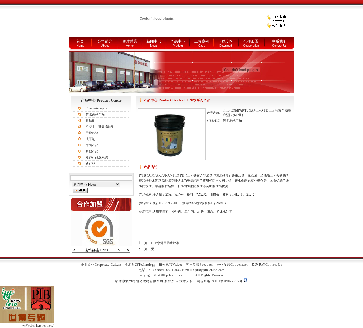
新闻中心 (153, 41)
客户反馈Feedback (200, 264)
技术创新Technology (140, 264)
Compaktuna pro (96, 108)
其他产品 (92, 151)
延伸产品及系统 (97, 157)
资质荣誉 (130, 41)
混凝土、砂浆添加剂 (100, 127)
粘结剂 (90, 120)
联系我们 (279, 41)
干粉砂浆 (92, 133)
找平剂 (90, 139)
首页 (80, 41)
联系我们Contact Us (267, 264)
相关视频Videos (171, 264)
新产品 (90, 163)
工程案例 (201, 41)
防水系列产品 (95, 114)
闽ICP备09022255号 (227, 281)
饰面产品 (92, 145)
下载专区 (225, 41)
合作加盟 (250, 41)
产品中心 (177, 41)
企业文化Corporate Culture (101, 264)
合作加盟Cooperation (233, 264)
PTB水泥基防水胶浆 (165, 243)
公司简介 (105, 41)
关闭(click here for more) (38, 325)
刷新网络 (203, 281)
